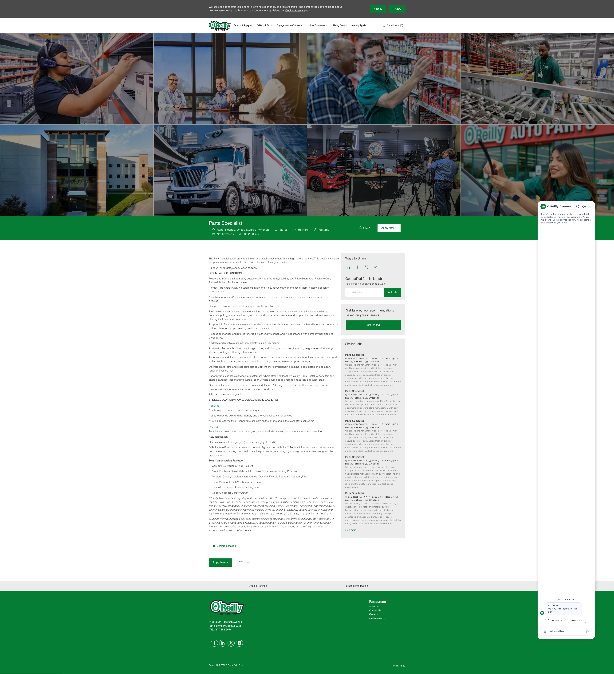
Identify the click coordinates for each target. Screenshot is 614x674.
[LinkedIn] (222, 643)
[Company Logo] (220, 25)
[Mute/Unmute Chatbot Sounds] (584, 206)
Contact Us (375, 610)
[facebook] (214, 643)
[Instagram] (239, 643)
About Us (374, 606)
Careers (373, 614)
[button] (389, 228)
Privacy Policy (398, 666)
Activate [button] (392, 292)
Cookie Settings (294, 10)
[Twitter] (231, 643)
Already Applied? (360, 25)
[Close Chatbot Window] (590, 206)
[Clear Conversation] (577, 206)
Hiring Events (340, 25)
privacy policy (557, 219)
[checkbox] (365, 228)
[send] (588, 631)
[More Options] (545, 631)
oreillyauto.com (377, 618)
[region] (566, 418)
